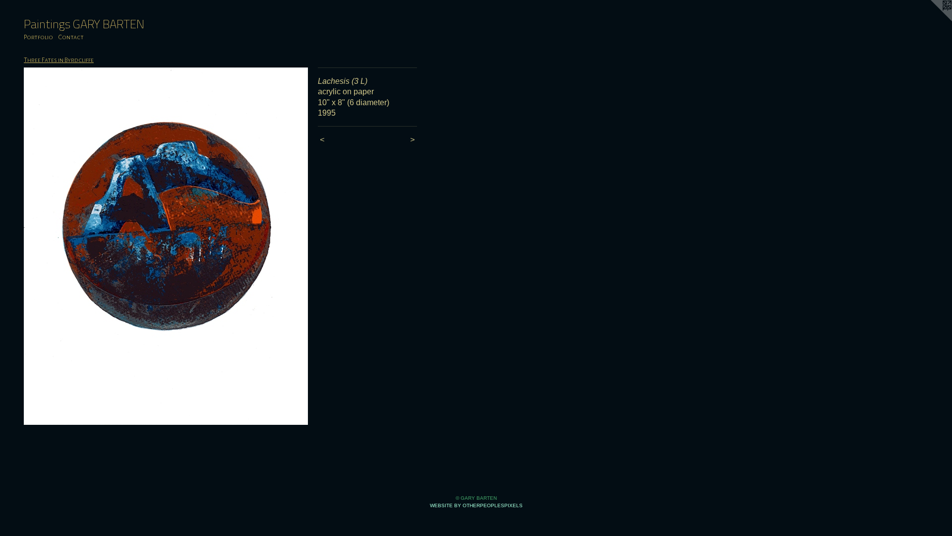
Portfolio (38, 37)
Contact (71, 37)
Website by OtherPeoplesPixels (476, 505)
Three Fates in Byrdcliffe (59, 60)
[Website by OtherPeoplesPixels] (932, 20)
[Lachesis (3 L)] (166, 246)
